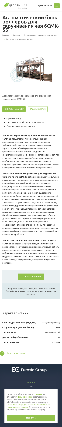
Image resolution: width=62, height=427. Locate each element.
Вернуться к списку (16, 353)
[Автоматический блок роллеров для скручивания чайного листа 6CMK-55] (31, 68)
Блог (31, 387)
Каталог (31, 383)
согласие (38, 394)
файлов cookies (25, 397)
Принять (31, 417)
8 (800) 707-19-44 (45, 6)
